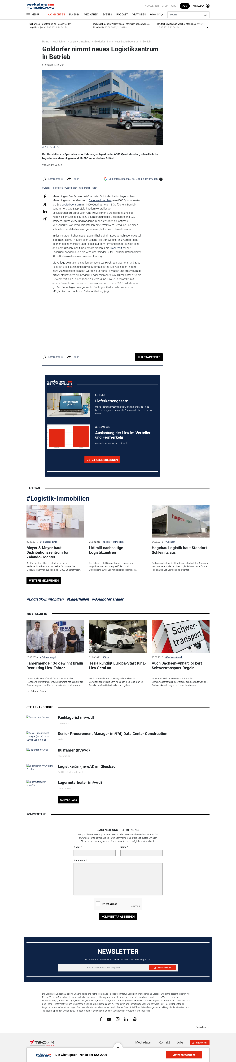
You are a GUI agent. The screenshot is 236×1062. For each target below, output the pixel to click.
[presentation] (207, 27)
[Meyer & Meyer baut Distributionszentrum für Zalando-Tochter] (55, 521)
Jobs (173, 6)
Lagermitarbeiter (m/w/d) (80, 782)
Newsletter (152, 6)
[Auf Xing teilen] (45, 218)
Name (123, 847)
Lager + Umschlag (80, 41)
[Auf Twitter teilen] (45, 204)
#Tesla (106, 657)
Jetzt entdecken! (184, 1055)
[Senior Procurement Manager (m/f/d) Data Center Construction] (39, 736)
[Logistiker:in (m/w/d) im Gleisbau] (39, 767)
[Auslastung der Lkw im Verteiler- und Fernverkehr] (68, 436)
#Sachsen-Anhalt (174, 657)
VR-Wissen (139, 14)
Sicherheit (116, 248)
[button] (118, 1045)
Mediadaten (143, 1042)
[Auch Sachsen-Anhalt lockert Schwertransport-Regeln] (181, 636)
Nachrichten (56, 14)
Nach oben (201, 1027)
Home (45, 41)
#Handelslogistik (48, 542)
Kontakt (164, 1042)
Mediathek (91, 14)
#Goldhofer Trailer (107, 599)
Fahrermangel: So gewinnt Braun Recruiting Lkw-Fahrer (54, 665)
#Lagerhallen (77, 599)
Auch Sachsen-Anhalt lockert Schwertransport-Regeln (177, 665)
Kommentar (80, 860)
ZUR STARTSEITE (149, 357)
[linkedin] (126, 1019)
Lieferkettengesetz (111, 401)
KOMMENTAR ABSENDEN (118, 916)
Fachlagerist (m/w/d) (76, 717)
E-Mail (77, 847)
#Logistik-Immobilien (57, 498)
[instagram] (117, 1019)
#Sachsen (170, 542)
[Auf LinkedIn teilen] (45, 211)
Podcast (122, 14)
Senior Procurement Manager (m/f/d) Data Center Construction (112, 733)
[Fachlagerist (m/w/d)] (38, 717)
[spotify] (134, 1019)
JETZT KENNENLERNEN (102, 459)
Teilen (75, 178)
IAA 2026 (74, 14)
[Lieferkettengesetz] (68, 405)
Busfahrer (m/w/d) (74, 750)
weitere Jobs (68, 800)
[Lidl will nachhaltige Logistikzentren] (118, 521)
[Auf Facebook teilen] (45, 196)
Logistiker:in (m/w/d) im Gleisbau (86, 766)
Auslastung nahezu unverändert (111, 443)
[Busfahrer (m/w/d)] (37, 749)
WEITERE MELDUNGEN (44, 580)
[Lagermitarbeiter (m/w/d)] (39, 783)
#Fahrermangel (48, 657)
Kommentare (55, 178)
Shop (165, 6)
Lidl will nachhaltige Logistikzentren (106, 550)
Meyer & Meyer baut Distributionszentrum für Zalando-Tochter (47, 552)
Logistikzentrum (71, 204)
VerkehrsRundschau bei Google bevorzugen (133, 178)
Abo (185, 6)
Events (107, 14)
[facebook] (101, 1019)
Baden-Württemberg (101, 200)
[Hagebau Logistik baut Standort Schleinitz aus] (181, 521)
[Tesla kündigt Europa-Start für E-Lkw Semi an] (118, 636)
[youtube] (109, 1019)
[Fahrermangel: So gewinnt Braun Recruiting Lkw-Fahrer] (55, 636)
